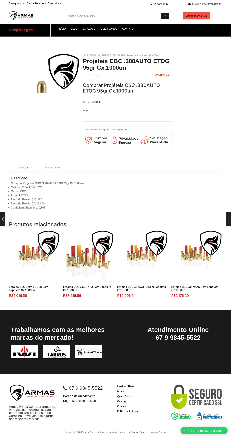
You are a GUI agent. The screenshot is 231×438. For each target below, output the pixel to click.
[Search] (165, 16)
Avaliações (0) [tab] (52, 167)
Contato (121, 406)
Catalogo (122, 401)
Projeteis (105, 55)
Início (85, 55)
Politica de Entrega (127, 411)
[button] (204, 430)
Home (120, 391)
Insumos (94, 55)
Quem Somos (125, 396)
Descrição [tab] (23, 167)
